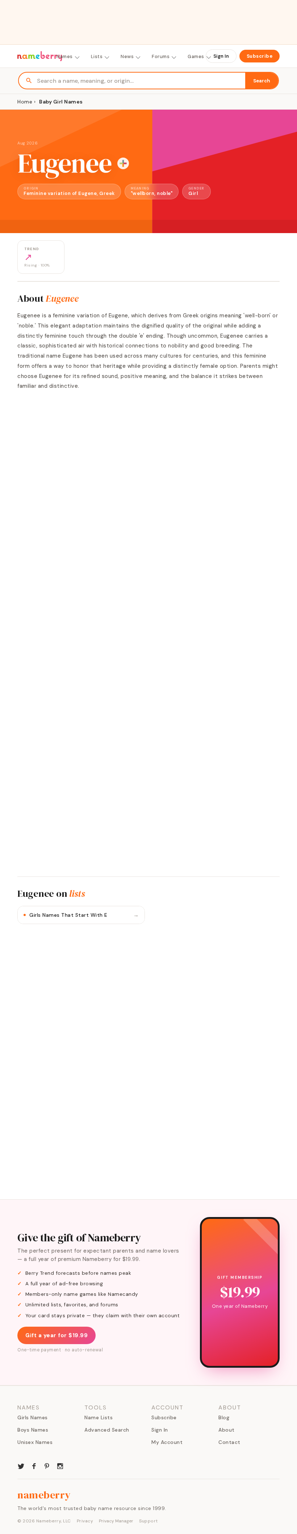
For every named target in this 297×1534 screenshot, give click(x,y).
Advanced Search (106, 1430)
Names (65, 56)
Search (261, 81)
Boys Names (32, 1430)
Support (148, 1521)
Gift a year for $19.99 (56, 1335)
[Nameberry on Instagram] (60, 1465)
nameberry (44, 1495)
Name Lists (98, 1417)
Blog (223, 1417)
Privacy (85, 1521)
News (127, 56)
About (226, 1430)
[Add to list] (123, 163)
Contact (229, 1442)
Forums (161, 56)
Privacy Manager (116, 1521)
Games (196, 56)
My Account (167, 1442)
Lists (97, 56)
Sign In (221, 56)
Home (24, 101)
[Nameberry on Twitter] (21, 1465)
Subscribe (260, 56)
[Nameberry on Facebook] (34, 1465)
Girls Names (32, 1417)
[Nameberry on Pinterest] (47, 1465)
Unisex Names (35, 1442)
